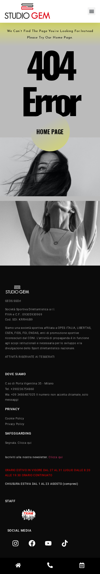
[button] (91, 11)
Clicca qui (56, 457)
